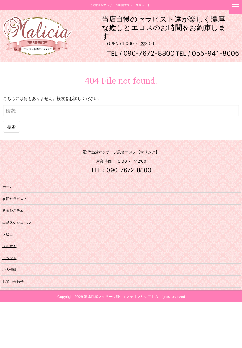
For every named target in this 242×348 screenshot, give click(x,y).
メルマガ (9, 246)
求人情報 (9, 269)
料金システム (13, 210)
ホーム (7, 186)
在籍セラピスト (14, 198)
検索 (11, 126)
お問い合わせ (13, 281)
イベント (9, 257)
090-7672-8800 (129, 170)
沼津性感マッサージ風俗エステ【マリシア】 (119, 296)
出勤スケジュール (16, 222)
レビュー (9, 234)
